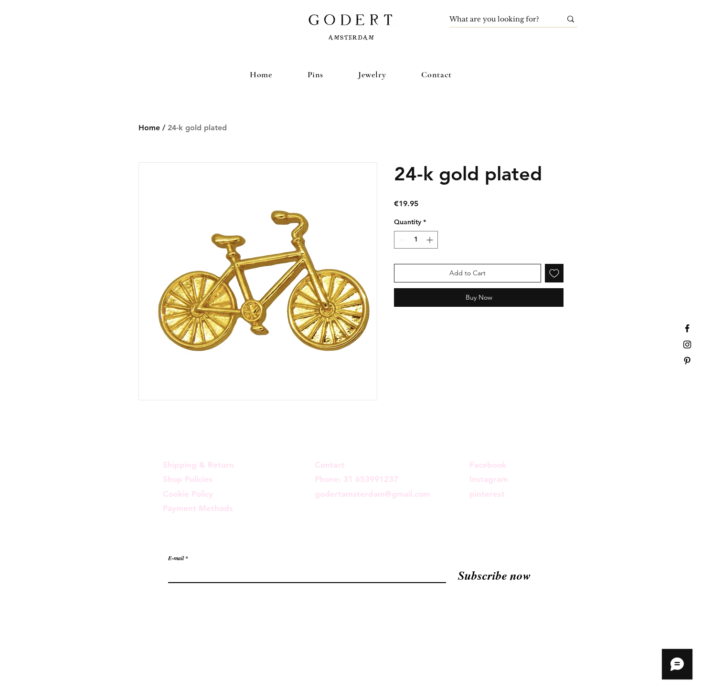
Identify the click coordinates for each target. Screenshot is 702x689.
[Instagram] (687, 344)
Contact (330, 465)
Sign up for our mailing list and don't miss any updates (263, 538)
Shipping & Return (198, 465)
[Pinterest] (687, 360)
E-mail (176, 558)
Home (149, 127)
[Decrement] (401, 239)
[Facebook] (687, 328)
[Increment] (430, 239)
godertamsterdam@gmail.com (372, 494)
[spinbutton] (416, 239)
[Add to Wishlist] (554, 273)
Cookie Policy (188, 494)
